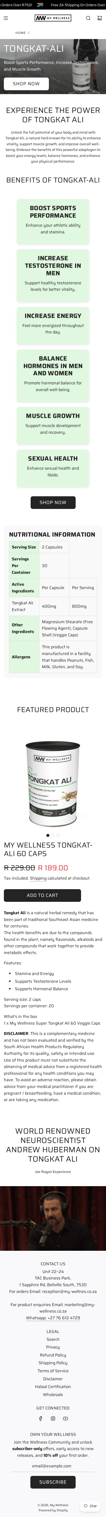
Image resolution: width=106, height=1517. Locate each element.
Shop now (26, 83)
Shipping (38, 878)
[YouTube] (65, 1418)
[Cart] (99, 18)
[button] (47, 835)
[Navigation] (5, 18)
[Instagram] (53, 1418)
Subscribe (53, 1482)
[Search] (88, 18)
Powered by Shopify (53, 1510)
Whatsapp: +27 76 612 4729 (53, 1318)
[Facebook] (40, 1418)
